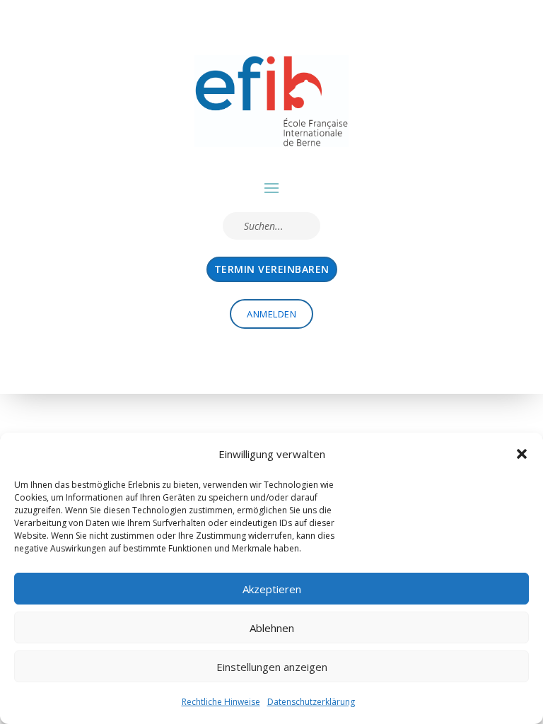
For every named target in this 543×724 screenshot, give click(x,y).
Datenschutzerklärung (311, 702)
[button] (522, 454)
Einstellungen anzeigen (271, 667)
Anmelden (271, 314)
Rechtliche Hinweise (221, 702)
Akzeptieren (272, 589)
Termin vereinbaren (271, 269)
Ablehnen (272, 628)
